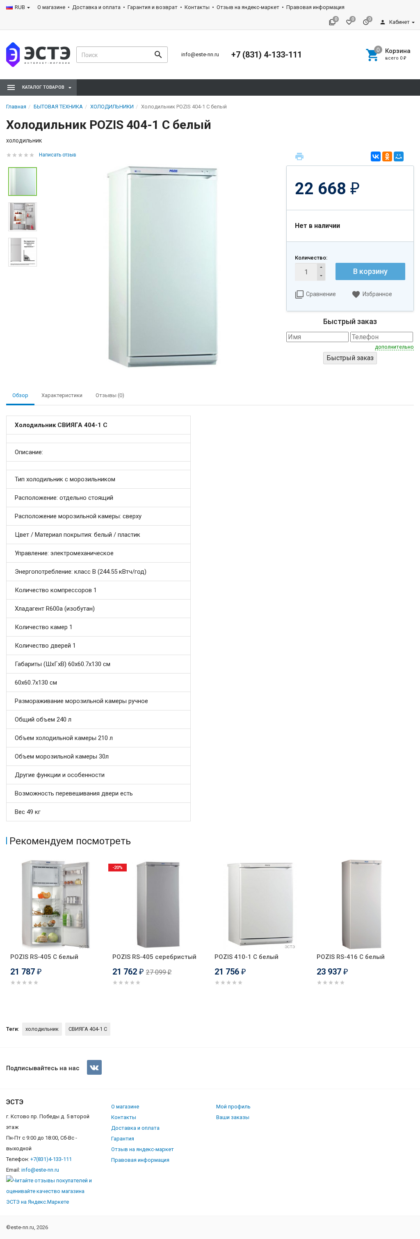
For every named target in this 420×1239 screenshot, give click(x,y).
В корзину (370, 271)
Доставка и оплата (96, 7)
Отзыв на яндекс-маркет (248, 7)
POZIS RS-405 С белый (44, 957)
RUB (20, 7)
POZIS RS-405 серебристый (154, 957)
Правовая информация (315, 7)
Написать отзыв (57, 155)
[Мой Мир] (399, 156)
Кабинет (399, 22)
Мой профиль (233, 1106)
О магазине (51, 7)
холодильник (42, 1029)
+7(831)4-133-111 (51, 1159)
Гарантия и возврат (153, 7)
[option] (161, 266)
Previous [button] (8, 934)
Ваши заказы (232, 1117)
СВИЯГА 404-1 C (87, 1029)
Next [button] (412, 934)
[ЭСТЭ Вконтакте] (94, 1067)
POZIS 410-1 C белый (246, 957)
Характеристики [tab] (61, 395)
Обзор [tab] (20, 395)
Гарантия (122, 1139)
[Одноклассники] (387, 156)
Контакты (197, 7)
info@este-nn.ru (200, 54)
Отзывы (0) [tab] (110, 395)
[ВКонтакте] (376, 156)
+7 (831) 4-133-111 (266, 55)
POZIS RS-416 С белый (351, 957)
